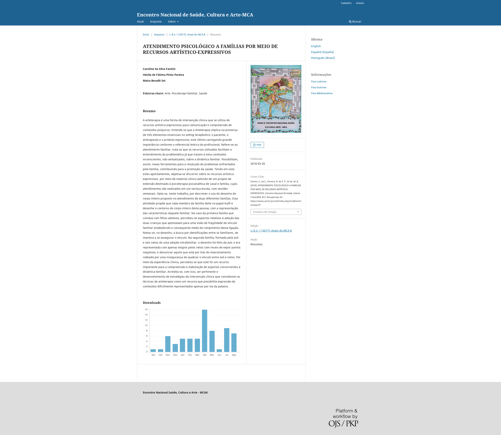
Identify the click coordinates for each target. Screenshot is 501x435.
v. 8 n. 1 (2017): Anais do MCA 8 (187, 34)
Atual (140, 21)
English (316, 46)
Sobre (172, 21)
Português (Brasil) (323, 58)
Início (146, 34)
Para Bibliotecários (322, 93)
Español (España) (322, 52)
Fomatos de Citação (265, 212)
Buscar (356, 21)
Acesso (360, 3)
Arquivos (156, 21)
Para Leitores (318, 81)
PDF (258, 145)
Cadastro (346, 3)
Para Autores (318, 87)
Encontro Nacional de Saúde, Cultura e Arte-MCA (195, 14)
